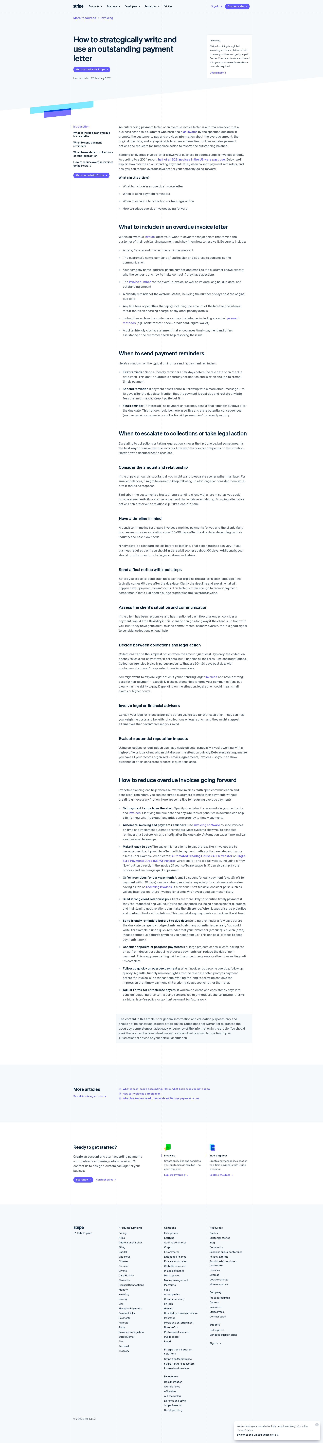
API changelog (172, 1396)
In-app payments (174, 1270)
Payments (125, 1317)
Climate (123, 1261)
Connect (124, 1266)
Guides (214, 1233)
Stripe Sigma (126, 1336)
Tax (121, 1341)
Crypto (123, 1270)
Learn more (217, 72)
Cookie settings (219, 1279)
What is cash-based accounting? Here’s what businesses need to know (166, 1088)
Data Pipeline (126, 1275)
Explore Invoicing (174, 1174)
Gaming (168, 1308)
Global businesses (175, 1266)
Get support (217, 1330)
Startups (169, 1237)
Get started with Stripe (90, 69)
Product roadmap (220, 1297)
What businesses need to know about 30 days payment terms (161, 1098)
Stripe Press (217, 1311)
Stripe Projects (173, 1405)
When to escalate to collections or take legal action (93, 153)
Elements (124, 1280)
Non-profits (171, 1327)
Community (216, 1247)
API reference (172, 1386)
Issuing (123, 1299)
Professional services (176, 1332)
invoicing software (207, 825)
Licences (215, 1270)
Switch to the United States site (256, 1434)
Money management (176, 1280)
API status (170, 1391)
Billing (122, 1247)
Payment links (127, 1313)
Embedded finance (175, 1256)
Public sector (172, 1336)
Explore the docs (220, 1174)
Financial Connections (131, 1285)
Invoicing (107, 18)
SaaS (167, 1289)
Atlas (122, 1237)
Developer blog (173, 1410)
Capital (123, 1252)
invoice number (140, 282)
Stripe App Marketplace (178, 1359)
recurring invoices (159, 887)
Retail (167, 1341)
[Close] (316, 1425)
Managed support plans (223, 1334)
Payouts (123, 1322)
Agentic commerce (175, 1242)
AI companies (172, 1294)
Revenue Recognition (131, 1332)
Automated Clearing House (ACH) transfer (201, 856)
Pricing (168, 6)
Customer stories (220, 1237)
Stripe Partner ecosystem (179, 1363)
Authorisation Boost (130, 1242)
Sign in (215, 6)
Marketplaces (172, 1275)
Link (121, 1303)
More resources (84, 18)
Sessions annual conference (226, 1252)
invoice (150, 237)
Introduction (81, 126)
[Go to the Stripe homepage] (77, 1228)
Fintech (168, 1303)
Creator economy (174, 1299)
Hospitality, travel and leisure (181, 1313)
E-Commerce (172, 1252)
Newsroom (216, 1307)
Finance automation (175, 1261)
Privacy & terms (219, 1256)
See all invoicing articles (88, 1096)
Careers (214, 1302)
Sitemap (214, 1274)
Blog (212, 1242)
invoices (211, 677)
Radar (122, 1327)
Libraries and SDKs (175, 1400)
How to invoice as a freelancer (141, 1093)
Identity (123, 1289)
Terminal (124, 1346)
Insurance (169, 1317)
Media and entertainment (179, 1322)
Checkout (124, 1256)
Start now (82, 1179)
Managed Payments (130, 1308)
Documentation (173, 1381)
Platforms (170, 1285)
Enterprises (171, 1233)
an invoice (190, 132)
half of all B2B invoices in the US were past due (191, 159)
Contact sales (236, 6)
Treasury (124, 1350)
